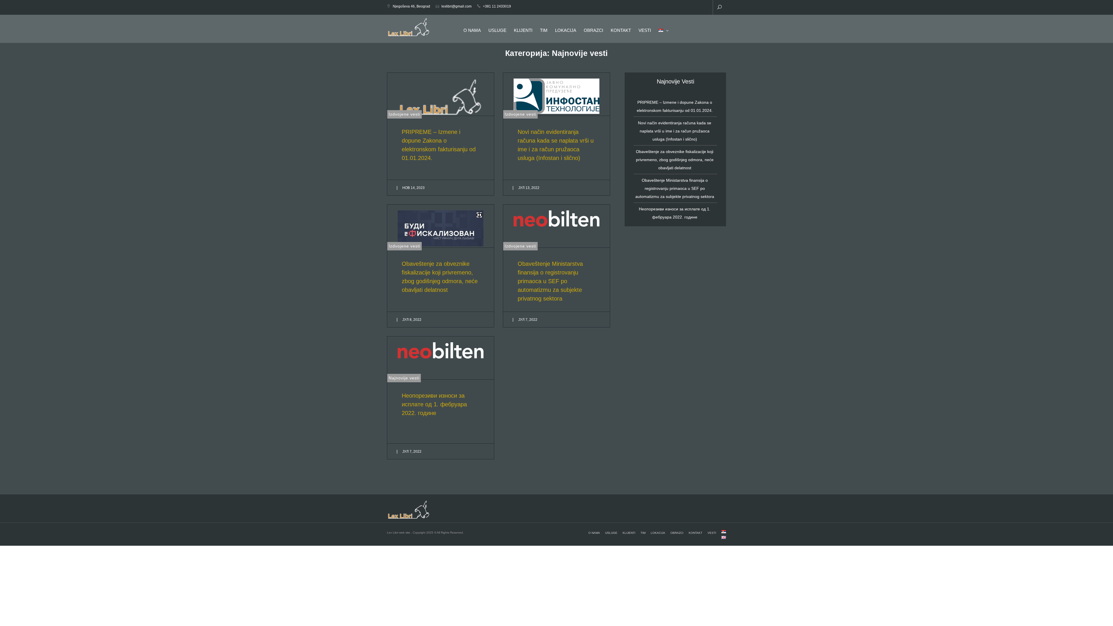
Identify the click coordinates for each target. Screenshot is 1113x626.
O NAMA (472, 30)
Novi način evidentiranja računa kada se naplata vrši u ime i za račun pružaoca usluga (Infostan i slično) (674, 131)
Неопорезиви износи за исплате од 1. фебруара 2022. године (434, 404)
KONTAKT (621, 30)
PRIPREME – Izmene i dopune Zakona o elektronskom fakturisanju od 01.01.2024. (675, 106)
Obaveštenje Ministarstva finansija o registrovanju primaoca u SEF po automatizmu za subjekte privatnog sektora (550, 281)
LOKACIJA (565, 30)
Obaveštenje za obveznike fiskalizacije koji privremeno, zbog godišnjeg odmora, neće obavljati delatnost (675, 159)
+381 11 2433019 (497, 6)
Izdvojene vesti (404, 114)
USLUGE (497, 30)
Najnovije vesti (404, 378)
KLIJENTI (523, 30)
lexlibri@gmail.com (456, 6)
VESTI (645, 30)
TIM (544, 30)
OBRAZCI (593, 30)
